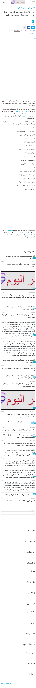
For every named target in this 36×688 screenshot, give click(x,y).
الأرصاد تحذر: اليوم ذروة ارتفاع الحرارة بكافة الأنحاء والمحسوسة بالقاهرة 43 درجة (21, 415)
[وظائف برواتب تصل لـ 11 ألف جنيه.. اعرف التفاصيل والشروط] (18, 257)
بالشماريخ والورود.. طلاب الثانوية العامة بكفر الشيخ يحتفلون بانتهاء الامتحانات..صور (19, 385)
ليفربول (16, 111)
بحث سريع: (32, 510)
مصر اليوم (24, 232)
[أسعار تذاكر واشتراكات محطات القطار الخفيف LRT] (18, 495)
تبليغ (9, 30)
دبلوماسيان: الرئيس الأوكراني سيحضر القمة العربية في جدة (18, 430)
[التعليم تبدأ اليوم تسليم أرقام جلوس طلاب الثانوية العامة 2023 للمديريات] (18, 361)
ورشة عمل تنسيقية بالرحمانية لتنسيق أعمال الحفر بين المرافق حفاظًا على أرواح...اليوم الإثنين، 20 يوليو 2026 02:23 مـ (18, 297)
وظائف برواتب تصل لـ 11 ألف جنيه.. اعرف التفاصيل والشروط (21, 265)
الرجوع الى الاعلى (6, 683)
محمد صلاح (24, 111)
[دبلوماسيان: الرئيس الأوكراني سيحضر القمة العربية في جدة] (18, 423)
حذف (31, 33)
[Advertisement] (18, 82)
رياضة (27, 8)
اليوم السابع (21, 8)
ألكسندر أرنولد (26, 116)
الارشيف (32, 8)
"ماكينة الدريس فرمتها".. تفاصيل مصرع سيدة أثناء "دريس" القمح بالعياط (18, 316)
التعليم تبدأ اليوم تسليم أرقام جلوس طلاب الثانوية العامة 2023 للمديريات (18, 369)
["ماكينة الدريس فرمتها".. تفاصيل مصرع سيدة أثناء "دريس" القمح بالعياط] (18, 308)
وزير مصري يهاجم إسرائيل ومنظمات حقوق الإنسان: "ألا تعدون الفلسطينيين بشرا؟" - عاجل (19, 444)
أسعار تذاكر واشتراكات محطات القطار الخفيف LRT (21, 501)
